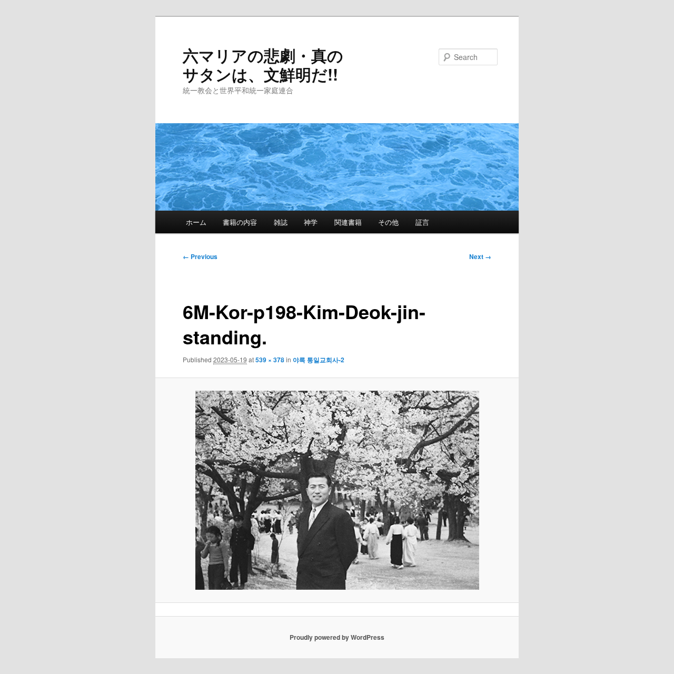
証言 (422, 222)
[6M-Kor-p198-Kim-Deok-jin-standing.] (337, 490)
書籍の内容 (240, 222)
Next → (480, 256)
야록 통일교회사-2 (318, 359)
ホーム (196, 222)
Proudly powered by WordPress (337, 637)
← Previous (200, 256)
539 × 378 (269, 359)
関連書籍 (348, 222)
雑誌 (281, 222)
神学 (311, 222)
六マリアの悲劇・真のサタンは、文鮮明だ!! (263, 64)
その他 (388, 222)
